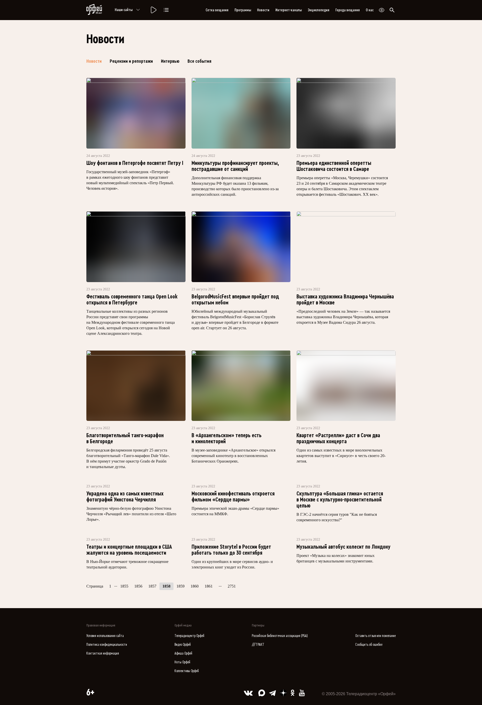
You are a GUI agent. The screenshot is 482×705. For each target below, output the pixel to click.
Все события (199, 61)
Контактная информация (102, 653)
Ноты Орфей (182, 662)
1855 (124, 586)
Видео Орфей (182, 645)
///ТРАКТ (258, 645)
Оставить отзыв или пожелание (375, 636)
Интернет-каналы (288, 10)
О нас (370, 10)
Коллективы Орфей (186, 671)
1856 (138, 586)
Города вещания (347, 10)
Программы (242, 10)
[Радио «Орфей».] (153, 10)
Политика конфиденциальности (106, 645)
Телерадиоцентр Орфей (189, 636)
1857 (152, 586)
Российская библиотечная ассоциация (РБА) (280, 636)
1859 (180, 586)
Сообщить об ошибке (368, 645)
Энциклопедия (318, 10)
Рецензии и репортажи (131, 61)
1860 (195, 586)
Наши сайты (124, 10)
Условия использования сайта (105, 636)
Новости (263, 10)
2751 (232, 586)
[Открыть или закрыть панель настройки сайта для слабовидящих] (382, 10)
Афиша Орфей (183, 653)
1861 (209, 586)
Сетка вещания (217, 10)
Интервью (170, 61)
